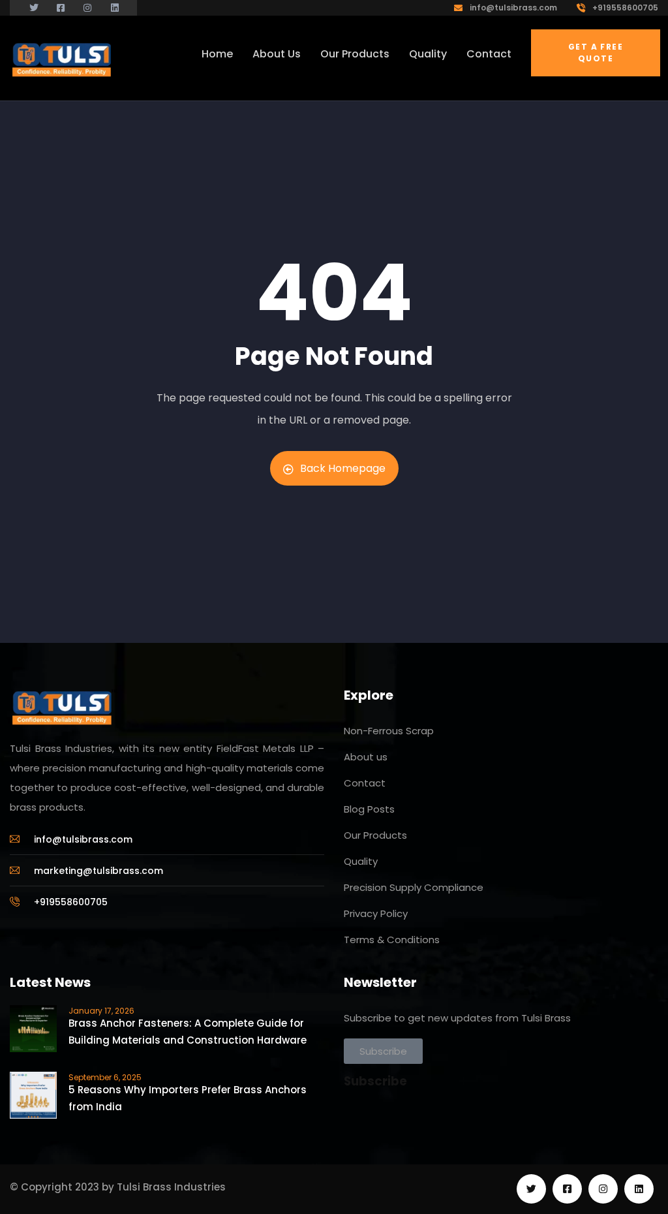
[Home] (65, 59)
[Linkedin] (639, 1189)
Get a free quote (595, 52)
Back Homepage (343, 468)
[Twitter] (531, 1189)
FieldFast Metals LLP (265, 748)
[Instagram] (603, 1189)
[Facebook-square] (567, 1189)
